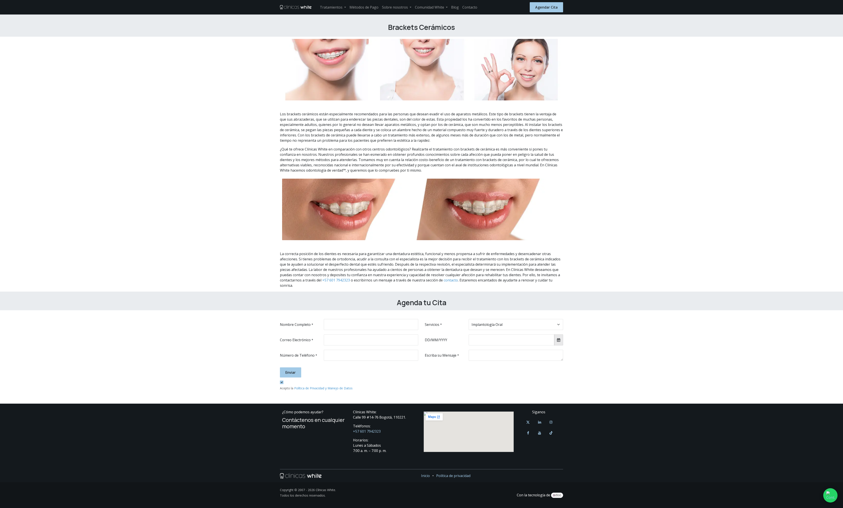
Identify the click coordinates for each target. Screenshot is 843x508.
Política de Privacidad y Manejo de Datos (323, 388)
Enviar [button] (290, 372)
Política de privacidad (453, 475)
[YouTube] (539, 432)
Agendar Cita (546, 7)
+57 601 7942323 (336, 280)
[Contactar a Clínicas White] (830, 495)
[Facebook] (528, 432)
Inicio (425, 475)
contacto (451, 280)
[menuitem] (333, 7)
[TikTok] (551, 432)
